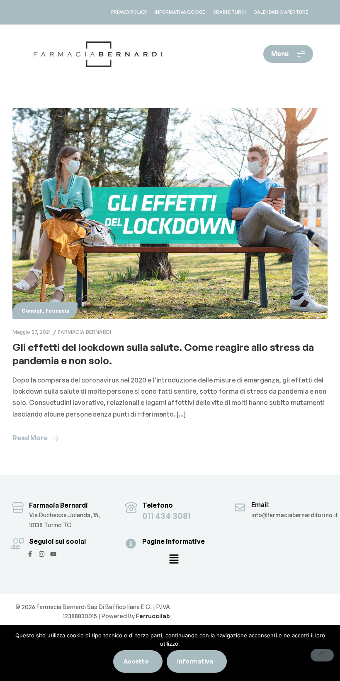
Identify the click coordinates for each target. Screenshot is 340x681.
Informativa (195, 661)
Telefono (157, 505)
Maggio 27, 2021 (31, 332)
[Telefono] (131, 507)
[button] (173, 560)
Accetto (136, 661)
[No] (322, 655)
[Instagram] (42, 554)
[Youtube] (53, 554)
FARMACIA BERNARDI (84, 332)
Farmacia (57, 311)
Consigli (32, 311)
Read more (30, 438)
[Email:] (240, 507)
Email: (260, 505)
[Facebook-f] (30, 554)
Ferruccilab (152, 615)
